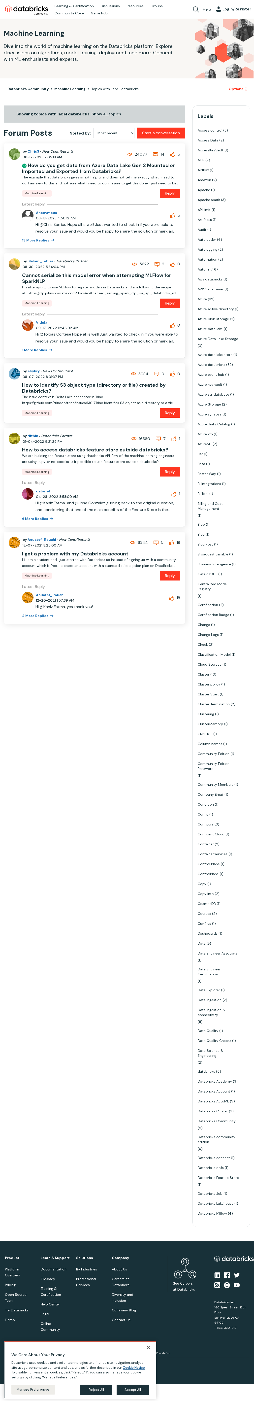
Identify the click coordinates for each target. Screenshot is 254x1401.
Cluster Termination (214, 704)
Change (204, 624)
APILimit (204, 209)
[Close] (148, 1347)
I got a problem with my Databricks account (75, 553)
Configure (206, 824)
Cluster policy (209, 684)
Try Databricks (17, 1310)
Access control (210, 130)
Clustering (206, 714)
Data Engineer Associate (218, 953)
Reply (170, 193)
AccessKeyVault (210, 150)
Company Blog (124, 1310)
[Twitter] (237, 1274)
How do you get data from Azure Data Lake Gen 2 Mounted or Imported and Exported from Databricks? (98, 168)
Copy (202, 884)
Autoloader (207, 239)
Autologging (207, 249)
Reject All (96, 1390)
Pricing (10, 1285)
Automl (204, 269)
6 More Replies (35, 518)
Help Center (50, 1304)
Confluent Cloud (211, 834)
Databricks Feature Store (218, 1177)
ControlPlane (208, 874)
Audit (202, 229)
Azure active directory (216, 309)
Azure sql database (213, 394)
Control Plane (209, 864)
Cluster (203, 674)
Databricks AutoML (213, 1101)
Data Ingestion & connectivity (211, 1012)
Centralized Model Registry (212, 586)
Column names (210, 744)
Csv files (204, 923)
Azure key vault (210, 384)
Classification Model (214, 654)
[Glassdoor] (227, 1285)
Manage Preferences (33, 1389)
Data (202, 943)
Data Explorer (209, 990)
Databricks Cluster (213, 1111)
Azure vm (205, 434)
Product (12, 1258)
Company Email (210, 794)
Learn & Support (55, 1258)
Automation (207, 259)
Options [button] (236, 89)
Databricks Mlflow (212, 1213)
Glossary (48, 1279)
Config (203, 814)
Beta (201, 464)
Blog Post (205, 544)
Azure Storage (209, 404)
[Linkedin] (217, 1274)
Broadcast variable (213, 554)
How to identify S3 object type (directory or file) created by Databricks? (94, 388)
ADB (201, 160)
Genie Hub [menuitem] (99, 13)
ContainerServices (212, 854)
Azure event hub (211, 374)
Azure (202, 299)
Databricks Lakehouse (215, 1203)
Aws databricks (210, 279)
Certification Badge (213, 615)
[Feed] (217, 1285)
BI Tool (203, 493)
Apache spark (209, 200)
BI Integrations (209, 483)
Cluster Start (208, 694)
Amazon (204, 180)
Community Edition (213, 754)
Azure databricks (211, 364)
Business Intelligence (214, 564)
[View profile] (14, 154)
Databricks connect (214, 1158)
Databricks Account (214, 1091)
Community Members (215, 784)
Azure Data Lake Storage (218, 339)
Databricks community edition (216, 1139)
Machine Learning (70, 89)
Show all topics (106, 114)
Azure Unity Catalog (214, 424)
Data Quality (208, 1030)
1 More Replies (35, 350)
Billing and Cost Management (210, 506)
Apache (204, 190)
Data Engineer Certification (209, 971)
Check (203, 644)
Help (207, 9)
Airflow (203, 170)
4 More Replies (35, 616)
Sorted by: (80, 133)
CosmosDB (207, 903)
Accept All (133, 1390)
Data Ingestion (210, 1000)
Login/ (236, 9)
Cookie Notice (134, 1368)
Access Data (208, 140)
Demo (10, 1320)
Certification (208, 605)
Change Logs (208, 634)
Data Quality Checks (214, 1040)
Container (206, 844)
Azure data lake (210, 329)
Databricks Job (210, 1193)
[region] (80, 1370)
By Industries (86, 1269)
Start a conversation (161, 133)
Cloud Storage (210, 664)
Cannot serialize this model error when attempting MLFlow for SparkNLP (96, 278)
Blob (201, 524)
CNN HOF (205, 734)
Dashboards (208, 933)
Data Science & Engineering (210, 1053)
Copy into (206, 893)
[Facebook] (227, 1274)
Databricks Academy (215, 1081)
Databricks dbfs (211, 1167)
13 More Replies (36, 240)
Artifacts (205, 219)
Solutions (84, 1258)
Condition (206, 804)
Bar (200, 454)
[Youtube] (237, 1285)
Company (120, 1258)
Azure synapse (210, 414)
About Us (119, 1269)
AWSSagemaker (210, 289)
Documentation (53, 1269)
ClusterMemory (210, 724)
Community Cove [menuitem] (69, 13)
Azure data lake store (215, 354)
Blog (201, 534)
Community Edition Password (213, 766)
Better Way (207, 474)
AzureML (205, 444)
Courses (204, 913)
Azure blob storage (213, 319)
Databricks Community (26, 10)
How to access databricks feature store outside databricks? (95, 449)
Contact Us (121, 1320)
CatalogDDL (207, 574)
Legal (45, 1314)
